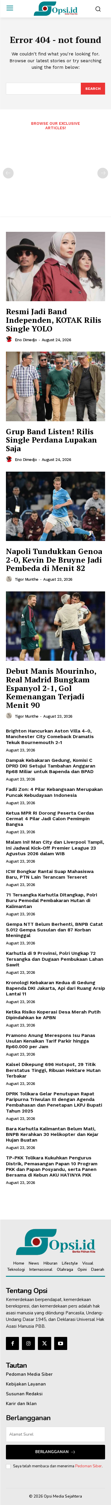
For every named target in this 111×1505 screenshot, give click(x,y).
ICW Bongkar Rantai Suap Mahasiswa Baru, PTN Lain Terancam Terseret (50, 874)
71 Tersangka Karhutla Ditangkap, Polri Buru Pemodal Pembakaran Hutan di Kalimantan (51, 900)
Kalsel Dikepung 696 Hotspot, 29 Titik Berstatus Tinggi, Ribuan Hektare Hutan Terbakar (53, 1070)
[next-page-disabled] (102, 173)
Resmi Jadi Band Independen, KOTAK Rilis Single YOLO (53, 319)
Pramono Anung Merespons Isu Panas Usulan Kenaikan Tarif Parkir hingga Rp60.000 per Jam (50, 1040)
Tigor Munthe (26, 579)
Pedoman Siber (88, 1466)
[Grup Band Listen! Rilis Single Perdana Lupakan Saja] (55, 386)
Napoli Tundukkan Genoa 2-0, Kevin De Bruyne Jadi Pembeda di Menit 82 (54, 559)
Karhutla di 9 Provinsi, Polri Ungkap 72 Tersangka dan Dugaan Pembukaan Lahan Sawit (54, 958)
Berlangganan (52, 1452)
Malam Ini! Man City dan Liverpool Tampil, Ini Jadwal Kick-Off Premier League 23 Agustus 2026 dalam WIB (55, 847)
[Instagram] (28, 1343)
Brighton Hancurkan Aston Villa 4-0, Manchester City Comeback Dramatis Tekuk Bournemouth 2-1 (50, 736)
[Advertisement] (55, 169)
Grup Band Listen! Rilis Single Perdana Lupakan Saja (51, 439)
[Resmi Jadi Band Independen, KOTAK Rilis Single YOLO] (55, 266)
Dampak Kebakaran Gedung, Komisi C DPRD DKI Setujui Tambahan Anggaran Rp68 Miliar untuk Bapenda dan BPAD (50, 765)
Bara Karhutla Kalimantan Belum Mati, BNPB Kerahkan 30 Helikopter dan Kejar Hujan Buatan (52, 1134)
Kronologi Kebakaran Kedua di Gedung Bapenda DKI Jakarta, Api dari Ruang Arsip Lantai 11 (55, 988)
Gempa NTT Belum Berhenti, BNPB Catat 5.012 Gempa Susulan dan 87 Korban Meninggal (54, 929)
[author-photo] (10, 339)
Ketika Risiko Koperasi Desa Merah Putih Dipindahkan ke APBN (53, 1014)
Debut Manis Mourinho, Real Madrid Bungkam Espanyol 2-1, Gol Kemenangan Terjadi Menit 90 (51, 688)
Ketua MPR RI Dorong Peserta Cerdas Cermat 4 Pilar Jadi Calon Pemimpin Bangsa (50, 818)
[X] (44, 1343)
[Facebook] (12, 1343)
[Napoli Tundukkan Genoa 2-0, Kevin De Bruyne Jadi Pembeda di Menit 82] (55, 506)
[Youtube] (60, 1343)
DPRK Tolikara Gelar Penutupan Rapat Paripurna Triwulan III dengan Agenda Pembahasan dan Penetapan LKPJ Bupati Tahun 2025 (54, 1102)
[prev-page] (8, 173)
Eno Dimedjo (26, 340)
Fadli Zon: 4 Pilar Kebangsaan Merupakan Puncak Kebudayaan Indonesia (54, 792)
